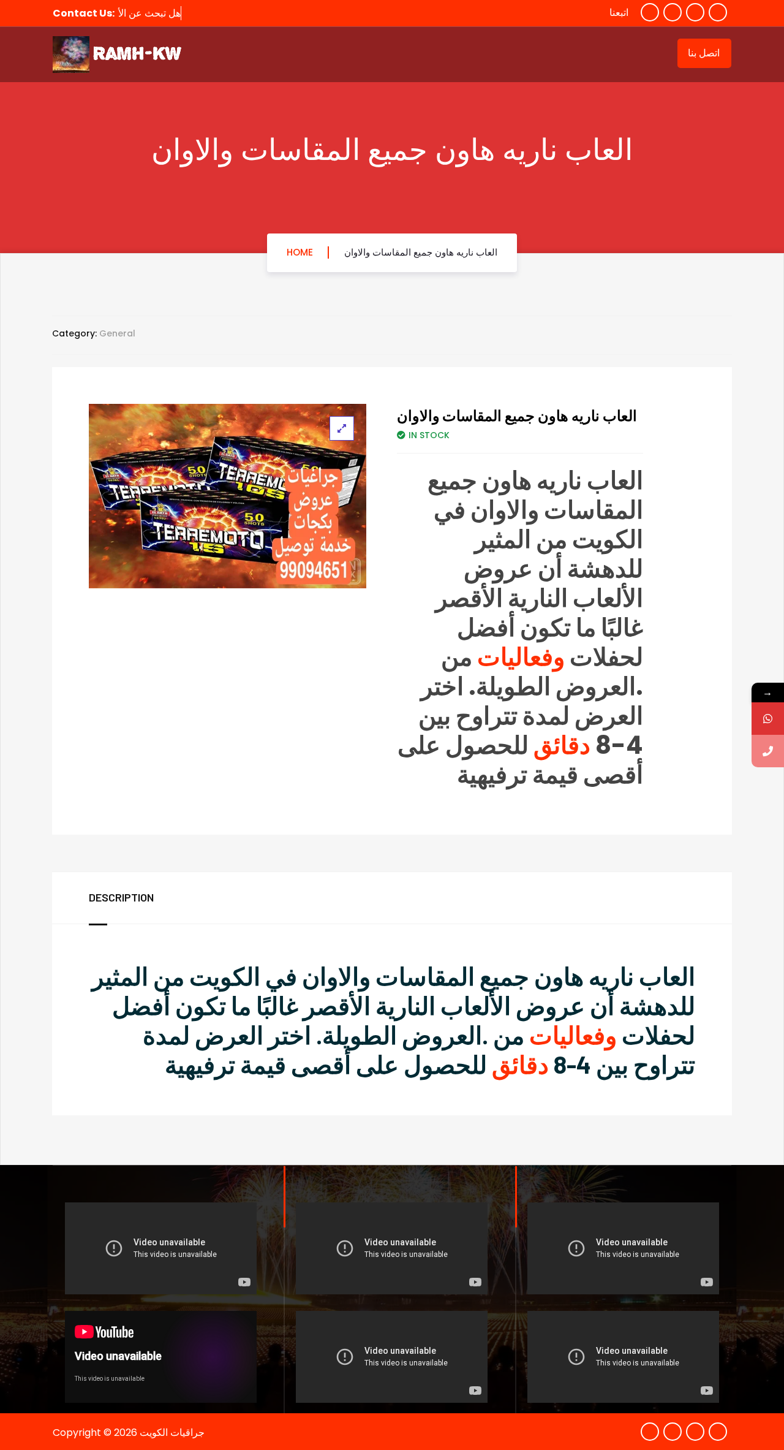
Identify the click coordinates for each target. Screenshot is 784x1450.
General (117, 333)
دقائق (561, 745)
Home (300, 252)
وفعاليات (521, 657)
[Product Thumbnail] (342, 428)
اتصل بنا (704, 53)
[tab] (133, 897)
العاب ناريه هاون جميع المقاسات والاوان (420, 252)
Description (121, 897)
